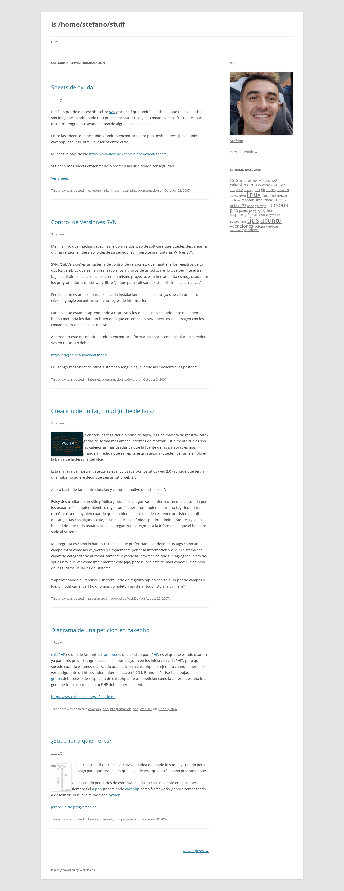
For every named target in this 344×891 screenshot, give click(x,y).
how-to (283, 189)
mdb (273, 195)
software (130, 379)
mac (265, 195)
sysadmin (238, 221)
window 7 (236, 230)
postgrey (255, 211)
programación (148, 190)
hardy (271, 189)
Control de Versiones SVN (84, 222)
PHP (155, 654)
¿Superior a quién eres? (81, 740)
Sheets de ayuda (72, 87)
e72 (239, 189)
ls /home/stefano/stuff (88, 24)
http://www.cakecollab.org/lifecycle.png (84, 696)
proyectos (118, 598)
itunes (234, 195)
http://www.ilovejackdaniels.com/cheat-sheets (128, 154)
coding (275, 185)
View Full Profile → (244, 151)
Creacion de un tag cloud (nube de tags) (102, 411)
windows (251, 229)
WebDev (133, 598)
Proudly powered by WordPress (73, 870)
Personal (278, 205)
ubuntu (271, 220)
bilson (111, 660)
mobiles (235, 200)
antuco (257, 181)
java (242, 195)
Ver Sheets (60, 178)
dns (232, 190)
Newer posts (196, 850)
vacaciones (241, 226)
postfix (243, 211)
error (247, 190)
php (133, 190)
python (267, 210)
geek (256, 189)
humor (93, 819)
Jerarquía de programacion (74, 807)
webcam (273, 226)
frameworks (111, 654)
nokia (281, 200)
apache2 (270, 180)
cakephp (94, 190)
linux (114, 190)
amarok (245, 180)
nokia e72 (238, 205)
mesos (282, 195)
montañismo (251, 200)
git (263, 189)
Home (55, 42)
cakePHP (58, 654)
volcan (259, 226)
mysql (124, 190)
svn (112, 111)
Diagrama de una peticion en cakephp (100, 630)
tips (135, 709)
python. (115, 795)
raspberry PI (240, 214)
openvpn (260, 206)
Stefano (236, 140)
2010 (234, 180)
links (105, 190)
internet (94, 379)
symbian (274, 215)
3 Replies (57, 234)
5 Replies (57, 423)
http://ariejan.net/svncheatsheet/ (79, 355)
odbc (250, 206)
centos (254, 185)
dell (284, 185)
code (266, 185)
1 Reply (56, 99)
